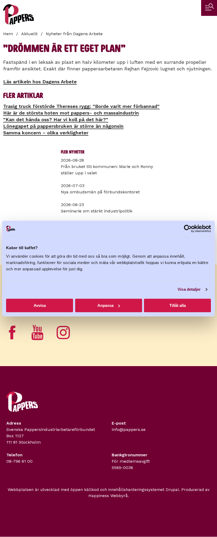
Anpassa (105, 305)
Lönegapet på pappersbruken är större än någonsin (63, 126)
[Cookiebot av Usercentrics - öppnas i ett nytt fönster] (188, 229)
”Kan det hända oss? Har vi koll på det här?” (55, 119)
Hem (8, 33)
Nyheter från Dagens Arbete (74, 33)
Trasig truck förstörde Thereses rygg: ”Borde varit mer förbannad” (81, 106)
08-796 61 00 (19, 461)
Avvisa (40, 305)
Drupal (172, 489)
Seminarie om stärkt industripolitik (96, 210)
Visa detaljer (189, 289)
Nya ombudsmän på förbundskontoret (100, 191)
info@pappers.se (129, 429)
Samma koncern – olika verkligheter (45, 132)
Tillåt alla (177, 305)
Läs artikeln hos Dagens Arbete (40, 81)
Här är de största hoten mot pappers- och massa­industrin (71, 113)
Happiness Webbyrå (108, 495)
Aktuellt (29, 33)
